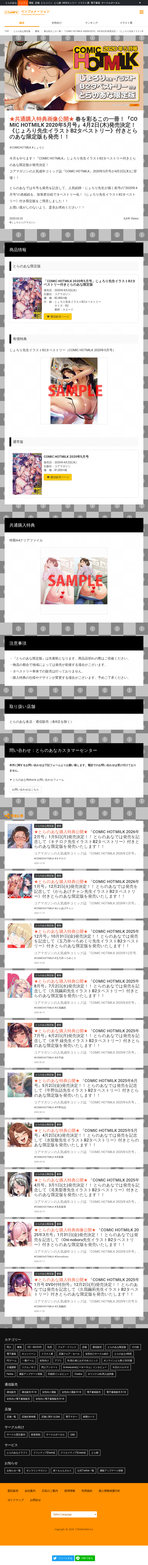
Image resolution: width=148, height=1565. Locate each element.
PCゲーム (12, 1360)
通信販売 (97, 1347)
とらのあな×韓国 (123, 1353)
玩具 (49, 1347)
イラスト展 (83, 2)
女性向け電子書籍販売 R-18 (50, 1398)
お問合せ (35, 1500)
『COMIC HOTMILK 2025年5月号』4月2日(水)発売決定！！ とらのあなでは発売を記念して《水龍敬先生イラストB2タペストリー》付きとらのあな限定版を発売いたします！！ (86, 1137)
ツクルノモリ (29, 1367)
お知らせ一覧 (14, 1470)
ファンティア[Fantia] (44, 1452)
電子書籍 (95, 2)
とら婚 (57, 2)
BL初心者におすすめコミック (82, 1360)
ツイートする (65, 1558)
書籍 (19, 1347)
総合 (21, 22)
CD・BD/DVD (35, 1347)
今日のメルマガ (121, 1367)
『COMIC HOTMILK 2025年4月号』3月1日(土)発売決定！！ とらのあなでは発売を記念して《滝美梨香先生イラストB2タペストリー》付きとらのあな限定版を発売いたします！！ (87, 1187)
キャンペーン (29, 1353)
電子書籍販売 (94, 1392)
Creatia (78, 1374)
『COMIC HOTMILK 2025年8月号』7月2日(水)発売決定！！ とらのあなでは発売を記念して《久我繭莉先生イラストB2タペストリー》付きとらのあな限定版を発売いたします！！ (87, 988)
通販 (31, 2)
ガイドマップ (16, 1500)
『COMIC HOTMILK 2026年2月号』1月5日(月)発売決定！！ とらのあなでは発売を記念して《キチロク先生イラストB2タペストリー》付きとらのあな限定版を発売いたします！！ (87, 839)
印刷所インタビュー (58, 1374)
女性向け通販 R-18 (71, 1392)
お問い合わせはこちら (25, 789)
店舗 (37, 2)
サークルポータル (110, 2)
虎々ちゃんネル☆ (62, 1470)
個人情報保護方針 (109, 1490)
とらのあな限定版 (117, 1347)
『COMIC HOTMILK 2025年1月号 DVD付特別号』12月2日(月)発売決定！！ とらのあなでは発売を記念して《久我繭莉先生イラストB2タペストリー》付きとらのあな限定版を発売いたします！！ (86, 1287)
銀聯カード (89, 1416)
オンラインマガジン (36, 1470)
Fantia (10, 1374)
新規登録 (35, 1434)
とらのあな (11, 2)
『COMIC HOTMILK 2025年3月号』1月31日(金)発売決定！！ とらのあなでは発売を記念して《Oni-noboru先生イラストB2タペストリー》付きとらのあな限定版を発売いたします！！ (86, 1237)
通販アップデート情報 (30, 1374)
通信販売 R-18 (29, 1392)
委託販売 (13, 1490)
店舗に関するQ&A (50, 1416)
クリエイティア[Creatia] (73, 1452)
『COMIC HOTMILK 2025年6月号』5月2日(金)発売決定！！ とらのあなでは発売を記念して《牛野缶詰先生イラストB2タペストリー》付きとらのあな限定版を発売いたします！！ (86, 1088)
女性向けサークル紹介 (96, 1353)
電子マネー (71, 1416)
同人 (9, 1347)
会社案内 (30, 1490)
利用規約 (87, 1490)
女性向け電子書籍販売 (18, 1398)
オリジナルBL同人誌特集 (101, 1374)
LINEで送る (87, 1558)
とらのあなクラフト (17, 1452)
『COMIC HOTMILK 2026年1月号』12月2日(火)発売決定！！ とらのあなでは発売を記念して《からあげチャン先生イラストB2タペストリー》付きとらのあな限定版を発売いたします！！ (86, 889)
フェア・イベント (67, 1347)
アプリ (58, 1360)
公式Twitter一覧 (85, 1470)
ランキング (91, 22)
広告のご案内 (50, 1490)
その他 (135, 1347)
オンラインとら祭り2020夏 (118, 1360)
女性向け (57, 22)
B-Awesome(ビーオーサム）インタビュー (85, 1367)
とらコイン (46, 2)
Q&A (72, 1434)
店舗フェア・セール (69, 1353)
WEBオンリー (69, 2)
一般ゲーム (28, 1360)
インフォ (23, 2)
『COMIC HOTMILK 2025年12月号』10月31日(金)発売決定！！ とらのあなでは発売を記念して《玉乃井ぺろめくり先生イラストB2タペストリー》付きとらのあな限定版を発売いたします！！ (86, 938)
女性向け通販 (49, 1392)
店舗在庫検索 (29, 1416)
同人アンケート (49, 1367)
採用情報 (69, 1490)
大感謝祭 (11, 1367)
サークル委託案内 (16, 1434)
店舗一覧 (11, 1416)
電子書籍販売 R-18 (116, 1392)
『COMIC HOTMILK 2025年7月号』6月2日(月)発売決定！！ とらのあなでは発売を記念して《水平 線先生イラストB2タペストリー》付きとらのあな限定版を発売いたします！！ (87, 1038)
